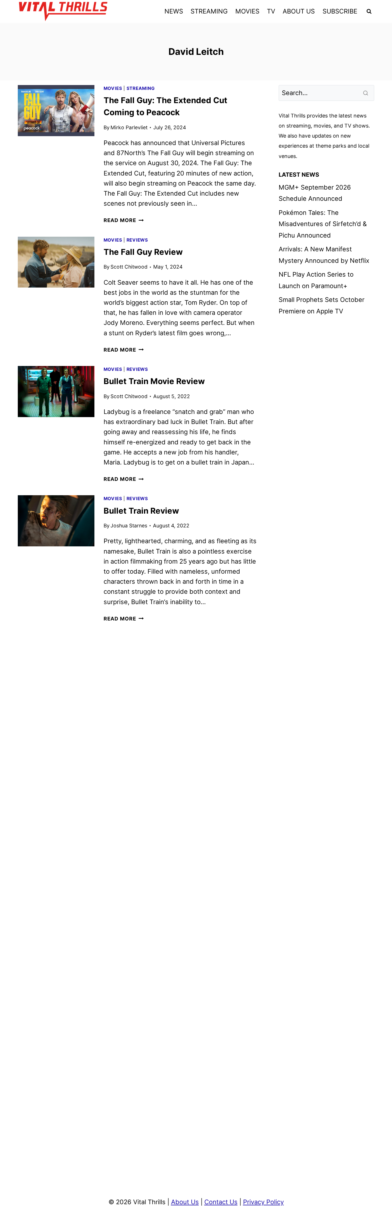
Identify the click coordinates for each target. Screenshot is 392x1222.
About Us (185, 1202)
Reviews (137, 240)
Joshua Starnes (128, 526)
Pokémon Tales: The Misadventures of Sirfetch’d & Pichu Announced (323, 224)
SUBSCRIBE (340, 11)
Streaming (141, 88)
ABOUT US (299, 11)
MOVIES (247, 11)
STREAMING (209, 11)
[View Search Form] (369, 11)
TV (271, 11)
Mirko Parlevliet (129, 127)
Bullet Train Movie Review (154, 381)
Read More (124, 220)
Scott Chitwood (129, 267)
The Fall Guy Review (143, 252)
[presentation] (56, 110)
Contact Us (221, 1202)
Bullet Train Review (141, 511)
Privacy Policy (263, 1202)
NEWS (173, 11)
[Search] (366, 93)
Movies (113, 88)
